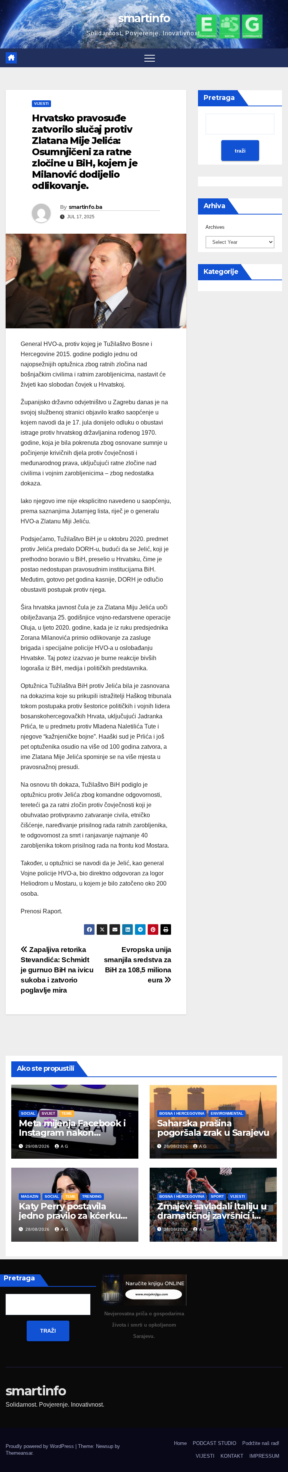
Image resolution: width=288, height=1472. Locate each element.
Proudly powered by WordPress (40, 1446)
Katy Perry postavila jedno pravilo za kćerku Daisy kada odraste (69, 1215)
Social (28, 1113)
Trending (92, 1196)
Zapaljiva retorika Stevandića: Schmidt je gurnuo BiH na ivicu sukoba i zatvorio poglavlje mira (57, 970)
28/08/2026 (176, 1146)
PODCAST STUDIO (214, 1443)
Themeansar (19, 1453)
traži (240, 151)
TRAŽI (48, 1331)
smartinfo (144, 18)
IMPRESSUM (264, 1456)
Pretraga (219, 98)
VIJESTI (205, 1456)
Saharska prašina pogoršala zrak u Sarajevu (213, 1128)
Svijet (48, 1113)
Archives (215, 227)
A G (65, 1146)
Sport (217, 1196)
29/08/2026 (38, 1146)
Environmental (227, 1113)
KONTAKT (231, 1456)
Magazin (29, 1196)
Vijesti (41, 103)
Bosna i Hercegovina (181, 1113)
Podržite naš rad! (260, 1443)
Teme (67, 1113)
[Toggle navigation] (150, 57)
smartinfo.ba (85, 207)
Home (180, 1443)
